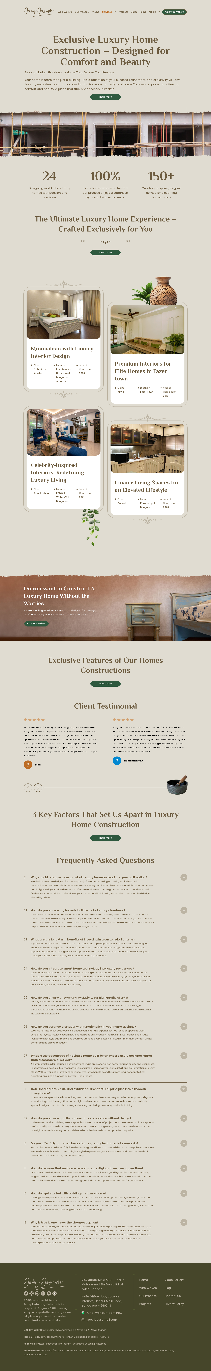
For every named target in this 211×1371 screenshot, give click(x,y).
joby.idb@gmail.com (102, 1320)
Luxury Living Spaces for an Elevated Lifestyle (147, 469)
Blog (143, 12)
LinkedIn (89, 1343)
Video (134, 12)
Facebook (51, 1343)
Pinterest (100, 1343)
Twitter (40, 1343)
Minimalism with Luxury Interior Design (63, 339)
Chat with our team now (104, 1313)
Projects (123, 12)
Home (143, 1280)
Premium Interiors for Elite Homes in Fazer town (147, 354)
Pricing (95, 12)
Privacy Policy (174, 1304)
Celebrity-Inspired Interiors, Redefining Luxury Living (63, 459)
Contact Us (172, 1296)
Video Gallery (174, 1280)
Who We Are (65, 12)
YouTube (78, 1343)
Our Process (82, 12)
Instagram (65, 1343)
